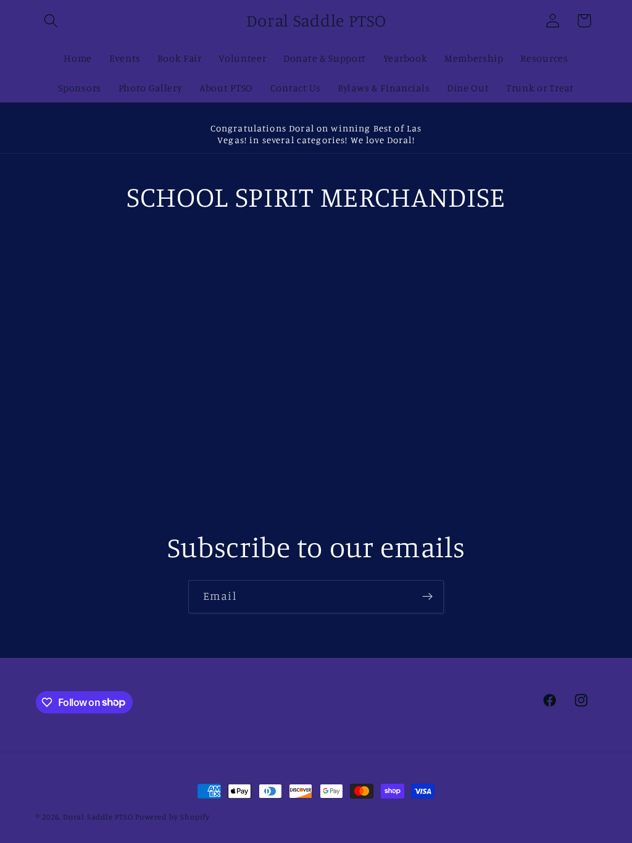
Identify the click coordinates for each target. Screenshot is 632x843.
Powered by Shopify (172, 816)
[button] (51, 20)
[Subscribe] (427, 596)
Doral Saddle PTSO (98, 816)
